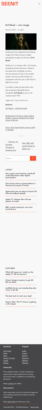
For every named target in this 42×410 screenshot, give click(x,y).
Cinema (16, 100)
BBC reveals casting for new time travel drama (18, 208)
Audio (24, 351)
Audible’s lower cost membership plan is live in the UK (20, 289)
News (5, 356)
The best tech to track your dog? (18, 296)
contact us (11, 383)
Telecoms (25, 361)
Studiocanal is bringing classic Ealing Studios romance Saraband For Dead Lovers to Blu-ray (19, 118)
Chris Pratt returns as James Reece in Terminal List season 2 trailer (20, 184)
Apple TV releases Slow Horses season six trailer (18, 200)
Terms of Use (34, 407)
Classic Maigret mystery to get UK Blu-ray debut (19, 281)
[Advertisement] (21, 238)
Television (25, 363)
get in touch (12, 402)
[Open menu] (39, 3)
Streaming (25, 358)
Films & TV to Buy (9, 358)
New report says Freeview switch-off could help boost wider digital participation (20, 175)
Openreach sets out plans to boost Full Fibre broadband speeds (21, 192)
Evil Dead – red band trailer (16, 108)
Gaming (24, 356)
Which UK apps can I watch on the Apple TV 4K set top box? (19, 273)
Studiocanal (24, 100)
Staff (21, 30)
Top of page (7, 351)
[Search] (33, 158)
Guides (5, 361)
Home (5, 353)
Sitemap (6, 363)
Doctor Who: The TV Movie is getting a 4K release (20, 303)
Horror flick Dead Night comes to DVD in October (20, 128)
